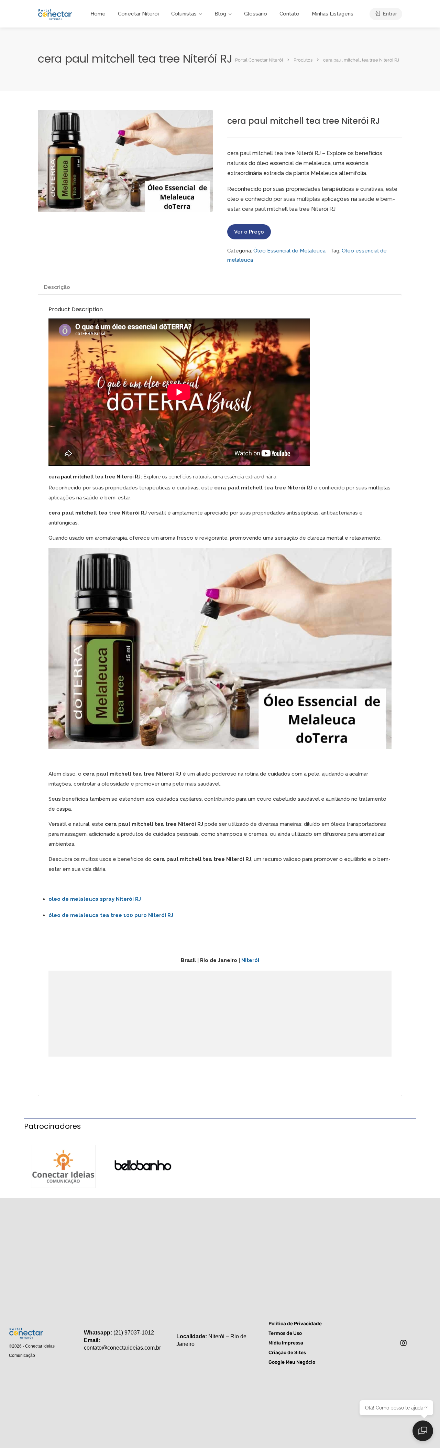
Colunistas (184, 14)
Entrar (389, 14)
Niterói (250, 960)
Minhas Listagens (332, 14)
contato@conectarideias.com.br (122, 1348)
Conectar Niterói (138, 14)
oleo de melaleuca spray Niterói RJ (94, 899)
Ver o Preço (249, 232)
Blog (220, 14)
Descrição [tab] (57, 287)
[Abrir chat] (422, 1430)
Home (98, 14)
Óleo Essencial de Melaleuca (289, 251)
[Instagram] (403, 1343)
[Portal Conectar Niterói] (55, 13)
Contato (289, 14)
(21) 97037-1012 (133, 1333)
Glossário (255, 14)
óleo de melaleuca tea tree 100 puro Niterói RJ (110, 915)
